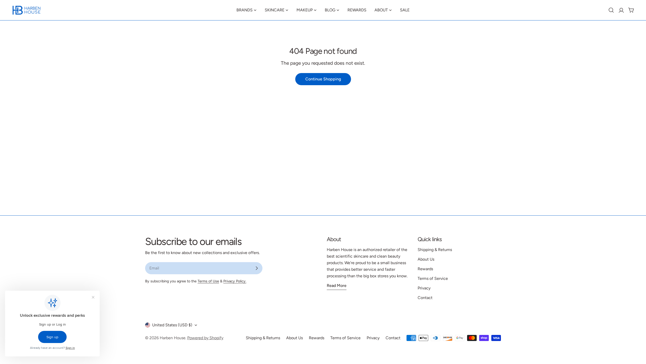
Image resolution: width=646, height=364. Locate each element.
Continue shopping (323, 79)
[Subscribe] (256, 268)
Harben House (172, 337)
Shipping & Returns (435, 249)
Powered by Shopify (205, 337)
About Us (426, 259)
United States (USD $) (172, 325)
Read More (336, 285)
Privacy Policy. (234, 281)
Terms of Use (208, 281)
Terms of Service (433, 278)
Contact (425, 297)
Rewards (425, 268)
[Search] (611, 10)
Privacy (424, 288)
